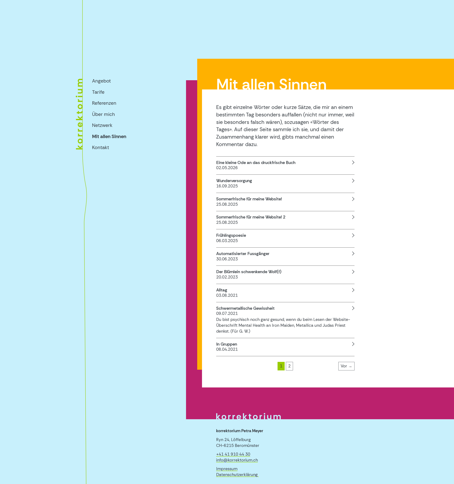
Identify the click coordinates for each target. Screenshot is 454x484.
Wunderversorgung (234, 180)
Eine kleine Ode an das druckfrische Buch (255, 162)
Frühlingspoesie (231, 235)
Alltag (221, 290)
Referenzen (104, 103)
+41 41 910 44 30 (233, 454)
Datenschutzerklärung (237, 474)
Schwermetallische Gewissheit (245, 308)
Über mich (103, 114)
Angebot (101, 81)
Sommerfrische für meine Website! (249, 199)
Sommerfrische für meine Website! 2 (251, 217)
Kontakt (100, 147)
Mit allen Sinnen (109, 136)
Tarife (98, 92)
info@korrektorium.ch (237, 460)
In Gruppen (226, 344)
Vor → (346, 366)
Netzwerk (102, 125)
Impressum (226, 468)
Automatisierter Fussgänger (242, 253)
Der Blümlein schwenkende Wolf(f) (248, 271)
